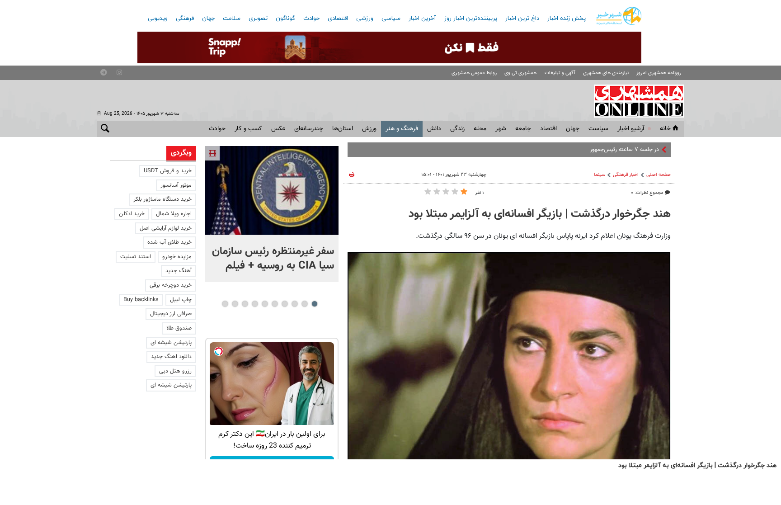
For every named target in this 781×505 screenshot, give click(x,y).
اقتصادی (338, 18)
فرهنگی (185, 18)
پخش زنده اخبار (566, 18)
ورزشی (364, 18)
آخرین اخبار (422, 18)
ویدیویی (158, 18)
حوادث (311, 18)
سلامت (231, 18)
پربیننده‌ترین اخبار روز (470, 18)
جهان (208, 18)
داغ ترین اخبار (522, 18)
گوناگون (285, 18)
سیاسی (390, 18)
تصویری (258, 18)
